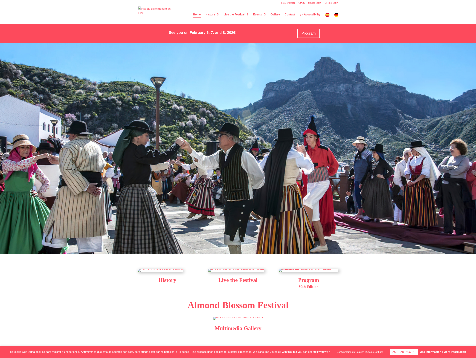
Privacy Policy (314, 3)
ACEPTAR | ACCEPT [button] (404, 352)
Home (197, 14)
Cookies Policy (331, 3)
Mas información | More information (442, 351)
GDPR (301, 3)
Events (257, 14)
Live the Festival (234, 14)
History (210, 14)
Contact (290, 14)
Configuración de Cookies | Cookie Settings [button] (360, 352)
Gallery (275, 14)
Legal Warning (288, 3)
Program (308, 33)
